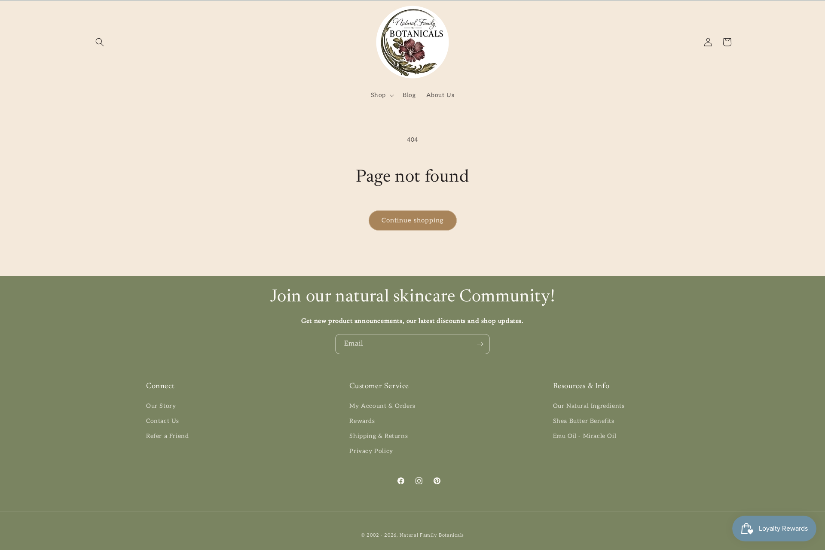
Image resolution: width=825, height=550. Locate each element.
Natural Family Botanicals (432, 535)
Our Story (161, 406)
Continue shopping (413, 220)
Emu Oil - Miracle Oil (585, 436)
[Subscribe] (480, 344)
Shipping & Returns (378, 436)
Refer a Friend (167, 436)
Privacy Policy (371, 451)
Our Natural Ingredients (589, 406)
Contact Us (162, 421)
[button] (99, 42)
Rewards (362, 421)
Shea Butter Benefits (583, 421)
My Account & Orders (382, 406)
